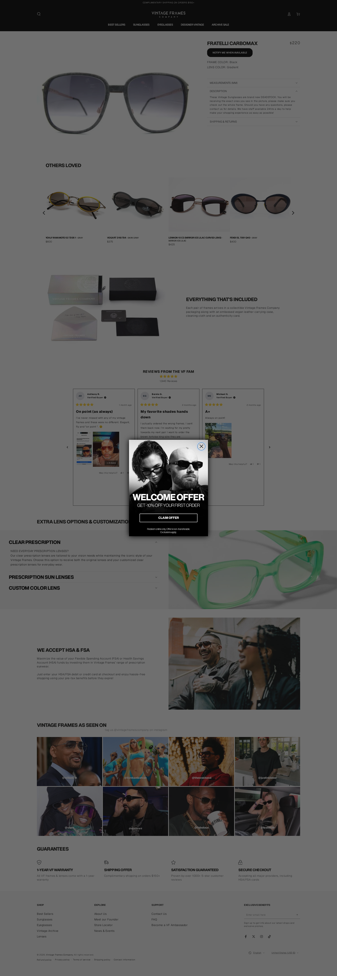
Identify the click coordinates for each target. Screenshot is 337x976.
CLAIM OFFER (168, 518)
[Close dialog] (201, 446)
